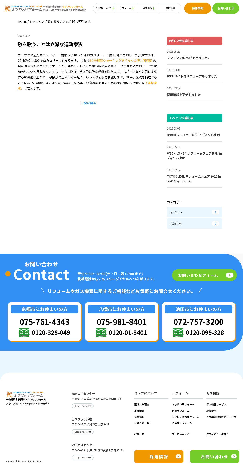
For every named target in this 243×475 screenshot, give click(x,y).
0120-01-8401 (128, 332)
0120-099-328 (205, 332)
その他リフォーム (182, 423)
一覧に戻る (88, 103)
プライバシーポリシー (218, 434)
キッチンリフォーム (183, 404)
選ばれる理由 (141, 404)
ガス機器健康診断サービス (221, 417)
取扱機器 (211, 411)
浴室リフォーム (180, 411)
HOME (22, 21)
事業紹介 (139, 411)
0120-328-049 (51, 332)
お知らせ (176, 223)
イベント (176, 212)
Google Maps (81, 405)
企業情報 (139, 417)
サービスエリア (180, 434)
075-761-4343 (45, 321)
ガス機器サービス (216, 404)
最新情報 (170, 8)
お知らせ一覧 (141, 423)
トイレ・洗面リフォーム (185, 417)
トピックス (37, 21)
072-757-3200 (198, 321)
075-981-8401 (122, 321)
